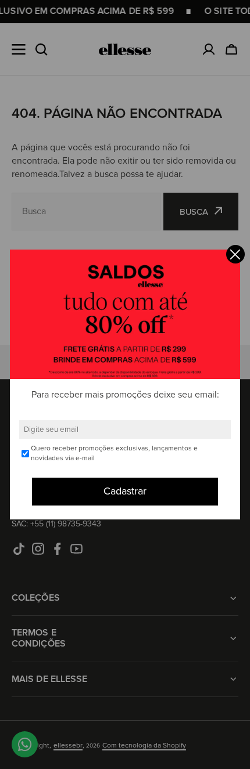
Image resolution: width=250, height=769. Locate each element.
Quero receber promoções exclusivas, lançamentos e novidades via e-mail (114, 453)
